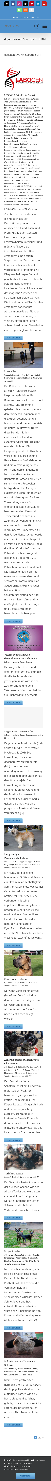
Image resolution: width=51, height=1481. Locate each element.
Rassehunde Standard (23, 378)
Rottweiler (10, 371)
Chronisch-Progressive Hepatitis (27, 111)
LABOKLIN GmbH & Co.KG (19, 95)
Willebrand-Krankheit (21, 204)
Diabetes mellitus (23, 120)
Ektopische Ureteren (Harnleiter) (26, 126)
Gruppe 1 (22, 861)
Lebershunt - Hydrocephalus (15, 171)
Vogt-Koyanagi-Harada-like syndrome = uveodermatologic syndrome (22, 201)
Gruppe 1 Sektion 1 (33, 861)
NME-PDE (31, 189)
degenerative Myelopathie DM (23, 117)
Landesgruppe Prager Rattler (15, 1258)
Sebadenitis (13, 195)
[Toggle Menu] (44, 26)
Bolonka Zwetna (23, 1369)
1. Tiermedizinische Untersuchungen (18, 99)
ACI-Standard (9, 861)
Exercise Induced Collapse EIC (16, 129)
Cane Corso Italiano (15, 979)
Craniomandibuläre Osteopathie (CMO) (19, 114)
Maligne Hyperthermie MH (14, 177)
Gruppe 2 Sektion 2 (21, 982)
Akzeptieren (25, 1476)
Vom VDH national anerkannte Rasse (18, 1375)
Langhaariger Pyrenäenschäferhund (17, 864)
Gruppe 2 (7, 375)
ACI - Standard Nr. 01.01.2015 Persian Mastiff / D (22, 1067)
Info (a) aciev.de (34, 17)
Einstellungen (40, 1460)
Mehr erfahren (13, 338)
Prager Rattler (12, 1251)
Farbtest (31, 129)
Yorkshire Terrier (13, 1173)
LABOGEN (8, 168)
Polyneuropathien (11, 192)
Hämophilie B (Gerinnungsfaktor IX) (18, 138)
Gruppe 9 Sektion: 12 (31, 1255)
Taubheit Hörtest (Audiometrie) (16, 198)
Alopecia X (14, 102)
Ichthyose (23, 162)
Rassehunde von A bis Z (21, 867)
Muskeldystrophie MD (12, 183)
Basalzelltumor (25, 102)
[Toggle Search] (36, 26)
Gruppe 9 (18, 1255)
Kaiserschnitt (33, 165)
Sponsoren (23, 195)
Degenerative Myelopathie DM (21, 731)
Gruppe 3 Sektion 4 (11, 1177)
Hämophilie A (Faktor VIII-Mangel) (24, 135)
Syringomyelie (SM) (35, 195)
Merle (28, 177)
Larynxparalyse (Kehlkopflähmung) (26, 168)
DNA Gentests (22, 123)
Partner (38, 189)
